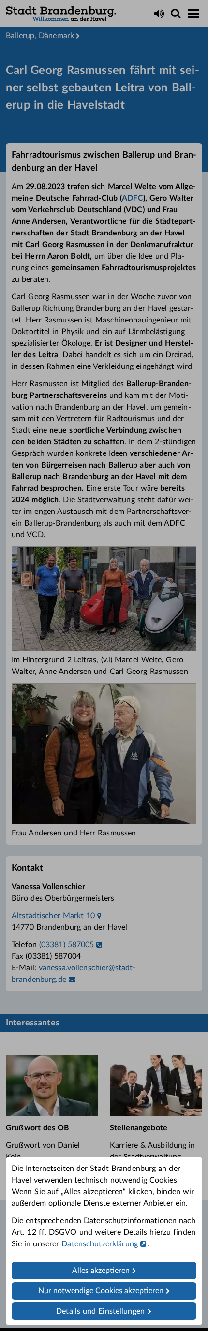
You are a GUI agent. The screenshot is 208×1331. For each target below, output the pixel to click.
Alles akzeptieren (101, 1270)
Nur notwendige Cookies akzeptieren (100, 1291)
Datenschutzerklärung (99, 1244)
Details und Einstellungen (100, 1311)
